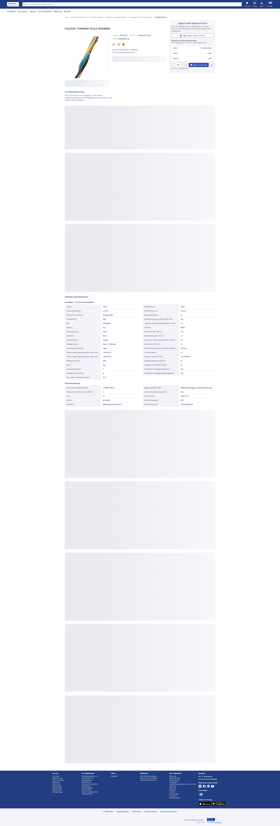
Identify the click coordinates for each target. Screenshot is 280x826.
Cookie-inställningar (117, 146)
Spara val (116, 155)
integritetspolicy (143, 119)
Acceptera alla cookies (165, 155)
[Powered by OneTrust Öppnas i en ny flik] (167, 161)
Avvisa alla (148, 155)
